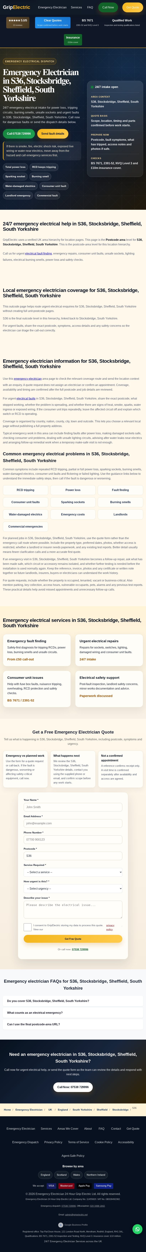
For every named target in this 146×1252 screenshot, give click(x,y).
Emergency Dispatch (25, 1142)
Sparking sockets (73, 502)
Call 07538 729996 (19, 133)
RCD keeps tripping (44, 167)
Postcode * (30, 848)
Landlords (120, 514)
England (63, 1109)
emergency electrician (28, 378)
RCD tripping (25, 490)
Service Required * (35, 865)
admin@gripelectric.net (76, 1214)
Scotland (62, 1175)
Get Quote (132, 7)
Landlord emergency (17, 195)
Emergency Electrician (52, 7)
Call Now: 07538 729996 (72, 1087)
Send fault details (52, 133)
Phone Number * (33, 832)
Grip (16, 7)
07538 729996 (80, 949)
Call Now (108, 7)
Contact (116, 1128)
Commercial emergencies (25, 526)
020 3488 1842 (97, 1206)
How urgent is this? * (36, 881)
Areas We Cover (68, 1128)
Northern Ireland (96, 1175)
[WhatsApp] (137, 1229)
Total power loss (15, 167)
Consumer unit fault (54, 186)
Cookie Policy (103, 1142)
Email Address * (33, 816)
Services (76, 7)
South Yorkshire (82, 1109)
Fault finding (120, 490)
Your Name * (31, 799)
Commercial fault (47, 195)
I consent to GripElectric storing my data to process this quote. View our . (77, 927)
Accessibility (126, 1142)
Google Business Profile (74, 1224)
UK (50, 1109)
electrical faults (26, 398)
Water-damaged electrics (20, 186)
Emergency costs (73, 514)
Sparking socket (15, 176)
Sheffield (102, 1109)
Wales (76, 1175)
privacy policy (110, 927)
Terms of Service (78, 1142)
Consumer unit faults (25, 502)
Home (7, 1109)
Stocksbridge (120, 1109)
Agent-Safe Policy (73, 1155)
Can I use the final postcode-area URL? (33, 1024)
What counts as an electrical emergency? (35, 1012)
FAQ (90, 7)
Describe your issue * (36, 897)
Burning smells (120, 502)
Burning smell (40, 176)
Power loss (73, 490)
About (88, 1128)
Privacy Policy (53, 1142)
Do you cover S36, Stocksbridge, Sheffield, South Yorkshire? (48, 1000)
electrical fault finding (38, 253)
